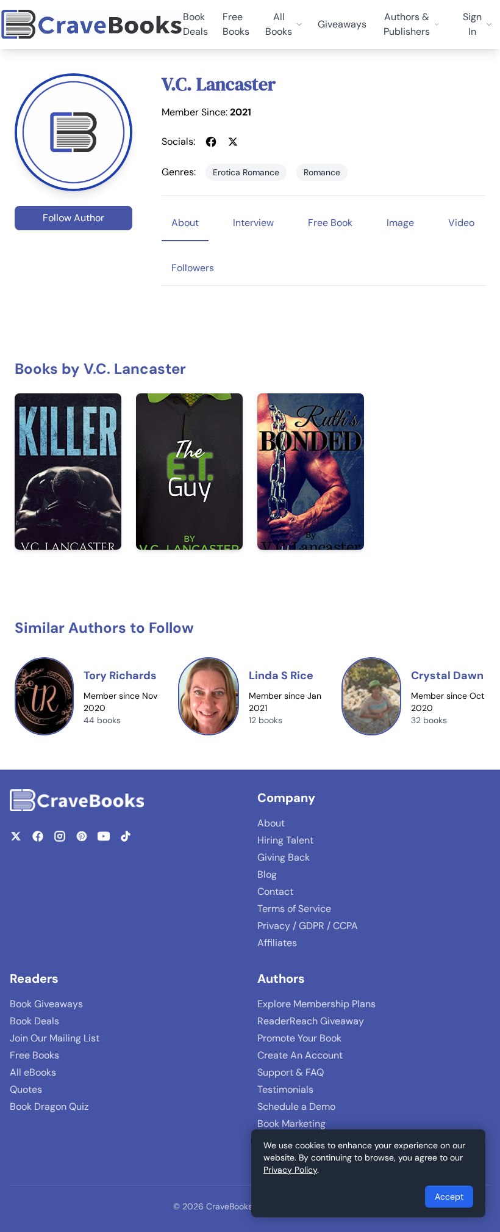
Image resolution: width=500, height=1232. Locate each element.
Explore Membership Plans (316, 1003)
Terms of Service (294, 908)
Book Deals (195, 24)
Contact (275, 891)
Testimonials (285, 1089)
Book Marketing (291, 1123)
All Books (278, 24)
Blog (267, 874)
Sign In (472, 24)
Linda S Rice (281, 675)
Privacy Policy (290, 1169)
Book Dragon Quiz (49, 1106)
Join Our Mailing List (54, 1038)
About (271, 823)
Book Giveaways (46, 1003)
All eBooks (33, 1072)
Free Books (236, 24)
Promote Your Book (299, 1038)
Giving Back (283, 857)
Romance (322, 172)
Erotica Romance (246, 172)
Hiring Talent (285, 840)
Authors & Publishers (407, 24)
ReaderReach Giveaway (310, 1021)
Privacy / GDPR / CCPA (307, 925)
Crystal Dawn (447, 675)
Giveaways (342, 24)
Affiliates (277, 942)
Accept (449, 1196)
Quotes (26, 1089)
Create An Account (300, 1055)
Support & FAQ (290, 1072)
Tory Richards (120, 675)
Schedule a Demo (296, 1106)
